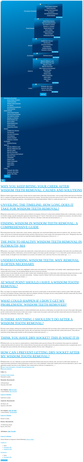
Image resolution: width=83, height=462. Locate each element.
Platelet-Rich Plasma (49, 35)
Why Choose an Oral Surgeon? (47, 68)
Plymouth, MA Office (46, 86)
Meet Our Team (47, 70)
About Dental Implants (49, 21)
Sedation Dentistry (47, 48)
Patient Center (47, 73)
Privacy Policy (30, 439)
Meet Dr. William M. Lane (47, 62)
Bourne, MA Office (47, 90)
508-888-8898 (13, 412)
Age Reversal (46, 42)
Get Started (59, 17)
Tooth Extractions (51, 8)
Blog (47, 80)
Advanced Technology (47, 44)
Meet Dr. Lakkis (47, 64)
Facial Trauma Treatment (51, 6)
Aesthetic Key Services (47, 41)
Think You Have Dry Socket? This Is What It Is (40, 337)
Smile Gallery (47, 77)
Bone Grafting (49, 30)
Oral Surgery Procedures (30, 11)
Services (30, 45)
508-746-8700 (13, 391)
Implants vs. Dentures (48, 26)
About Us (30, 71)
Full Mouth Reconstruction (51, 13)
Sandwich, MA (8, 449)
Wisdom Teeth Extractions (51, 10)
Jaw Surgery (51, 11)
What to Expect (49, 33)
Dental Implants (51, 15)
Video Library (47, 79)
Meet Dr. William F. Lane (47, 61)
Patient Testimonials (47, 75)
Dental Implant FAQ (49, 31)
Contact (30, 88)
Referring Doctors (48, 55)
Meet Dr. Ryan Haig (47, 66)
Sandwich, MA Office (46, 88)
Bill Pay (43, 94)
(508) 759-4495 (12, 431)
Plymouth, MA (8, 447)
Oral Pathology (47, 46)
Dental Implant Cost (49, 28)
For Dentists (30, 55)
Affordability (47, 71)
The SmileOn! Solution (49, 24)
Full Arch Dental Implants (48, 22)
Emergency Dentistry (47, 50)
